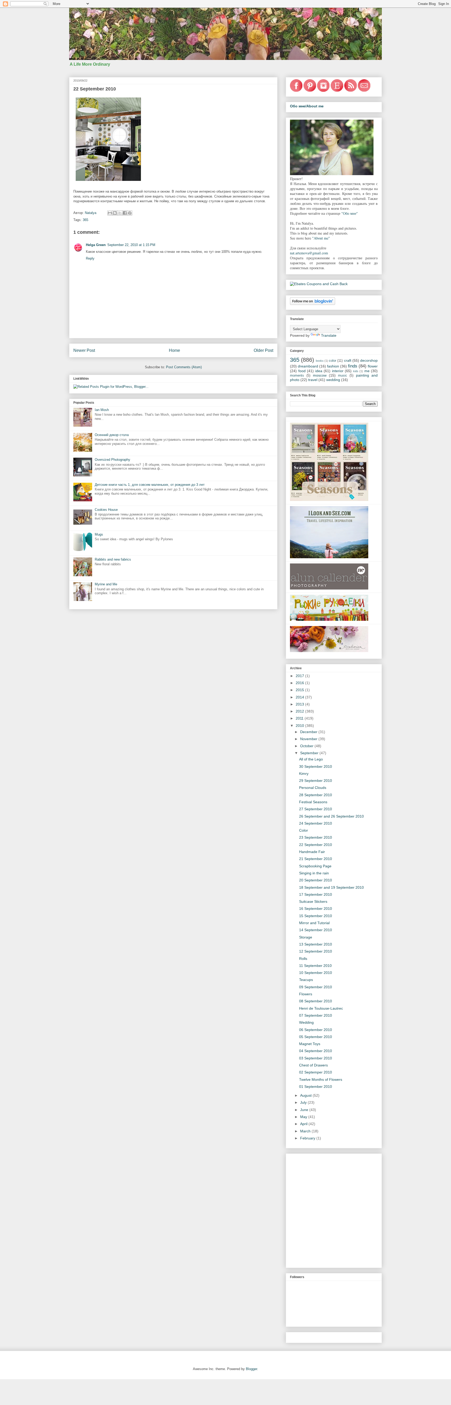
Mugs (99, 534)
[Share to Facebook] (124, 213)
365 (85, 220)
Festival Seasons (313, 802)
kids (355, 371)
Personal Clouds (312, 788)
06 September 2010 (315, 1030)
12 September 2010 (315, 951)
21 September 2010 (315, 859)
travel (312, 380)
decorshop (369, 360)
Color (303, 830)
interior (337, 371)
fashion (333, 366)
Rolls (303, 958)
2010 (300, 725)
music (342, 375)
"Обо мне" (349, 213)
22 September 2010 (315, 845)
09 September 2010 (315, 987)
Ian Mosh (102, 410)
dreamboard (308, 366)
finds (352, 366)
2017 (300, 676)
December (309, 732)
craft (347, 360)
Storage (305, 937)
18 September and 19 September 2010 (331, 887)
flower (373, 366)
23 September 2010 (315, 837)
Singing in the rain (314, 873)
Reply (90, 258)
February (308, 1138)
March (306, 1131)
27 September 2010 (315, 809)
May (304, 1117)
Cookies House (106, 510)
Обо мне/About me (307, 106)
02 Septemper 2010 (315, 1072)
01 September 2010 (315, 1086)
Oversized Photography (112, 460)
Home (174, 350)
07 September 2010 (315, 1015)
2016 (300, 683)
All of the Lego (311, 759)
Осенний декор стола (112, 435)
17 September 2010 (315, 894)
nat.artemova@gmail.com (309, 252)
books (320, 360)
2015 (300, 690)
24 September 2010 (315, 823)
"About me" (321, 238)
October (307, 746)
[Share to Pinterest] (129, 213)
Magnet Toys (309, 1044)
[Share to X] (119, 213)
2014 (300, 697)
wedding (333, 380)
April (304, 1124)
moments (297, 375)
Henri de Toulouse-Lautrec (321, 1008)
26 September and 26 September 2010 (331, 816)
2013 (300, 704)
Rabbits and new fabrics (113, 559)
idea (318, 371)
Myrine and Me (106, 584)
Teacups (306, 980)
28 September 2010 (315, 795)
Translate (328, 335)
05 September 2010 (315, 1037)
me (367, 371)
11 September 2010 (315, 966)
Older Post (263, 350)
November (309, 739)
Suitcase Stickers (313, 901)
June (304, 1110)
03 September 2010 (315, 1058)
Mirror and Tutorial (314, 923)
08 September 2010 (315, 1001)
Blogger (251, 1369)
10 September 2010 (315, 973)
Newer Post (84, 350)
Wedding (306, 1022)
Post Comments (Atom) (184, 367)
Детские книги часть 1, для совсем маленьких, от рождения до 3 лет (150, 485)
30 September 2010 (315, 766)
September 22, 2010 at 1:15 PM (131, 245)
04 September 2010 (315, 1051)
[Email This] (109, 213)
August (306, 1095)
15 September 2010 (315, 916)
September (309, 753)
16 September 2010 (315, 908)
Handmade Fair (312, 852)
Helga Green (96, 245)
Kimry (303, 773)
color (332, 361)
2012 (300, 711)
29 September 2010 (315, 780)
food (302, 371)
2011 (300, 718)
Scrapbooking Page (315, 866)
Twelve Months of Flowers (320, 1079)
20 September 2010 (315, 880)
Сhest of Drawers (313, 1065)
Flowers (305, 994)
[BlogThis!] (114, 213)
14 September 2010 (315, 930)
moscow (320, 375)
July (304, 1102)
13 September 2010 (315, 944)
